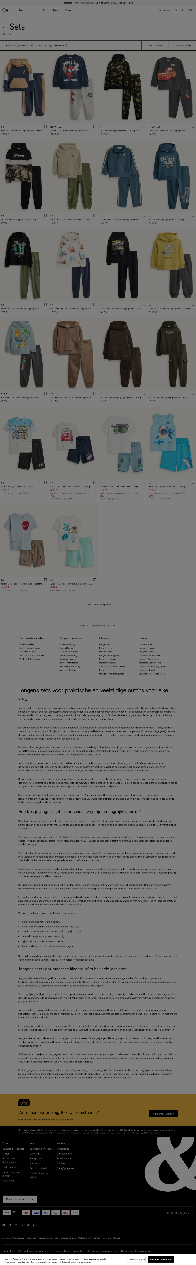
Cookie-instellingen (135, 1259)
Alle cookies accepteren (160, 1259)
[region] (98, 1259)
